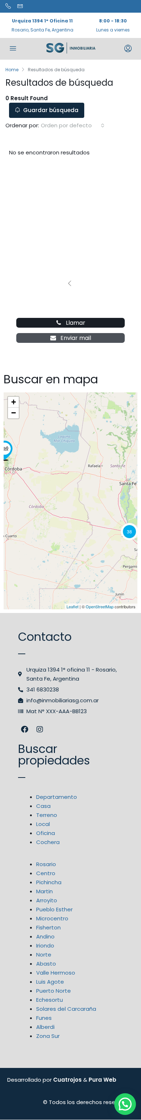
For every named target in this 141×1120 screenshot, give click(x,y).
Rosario (46, 864)
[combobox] (73, 125)
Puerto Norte (53, 991)
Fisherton (48, 927)
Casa (43, 806)
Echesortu (49, 1000)
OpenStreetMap (100, 606)
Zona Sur (48, 1036)
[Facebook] (24, 729)
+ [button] (13, 401)
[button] (125, 1104)
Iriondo (45, 945)
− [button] (13, 412)
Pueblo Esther (54, 909)
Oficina (45, 833)
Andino (45, 936)
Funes (44, 1018)
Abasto (46, 963)
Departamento (56, 797)
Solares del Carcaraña (66, 1009)
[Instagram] (39, 729)
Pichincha (48, 882)
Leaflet (72, 606)
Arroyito (46, 900)
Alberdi (45, 1027)
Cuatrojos (67, 1079)
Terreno (46, 815)
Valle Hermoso (55, 972)
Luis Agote (50, 981)
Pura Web (102, 1079)
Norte (43, 954)
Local (43, 824)
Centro (45, 873)
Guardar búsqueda (50, 110)
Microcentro (52, 918)
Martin (44, 891)
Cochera (48, 842)
